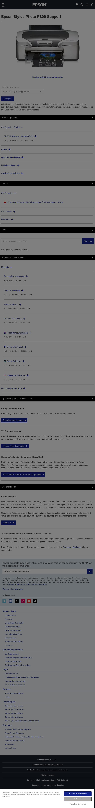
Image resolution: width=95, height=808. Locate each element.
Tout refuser (78, 799)
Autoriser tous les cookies (78, 793)
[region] (47, 798)
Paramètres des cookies (78, 804)
